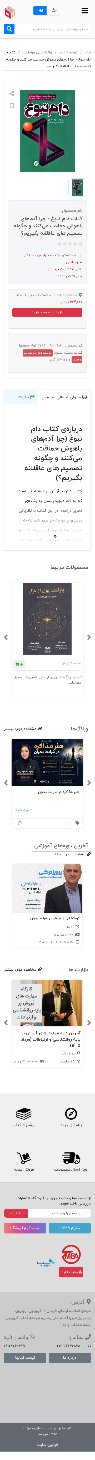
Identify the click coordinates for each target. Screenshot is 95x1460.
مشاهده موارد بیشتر (20, 728)
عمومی (69, 823)
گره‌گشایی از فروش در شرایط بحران (55, 918)
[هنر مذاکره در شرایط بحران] (47, 762)
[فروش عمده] (23, 1158)
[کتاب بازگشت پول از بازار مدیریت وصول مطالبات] (47, 619)
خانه (87, 52)
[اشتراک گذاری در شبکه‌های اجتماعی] (11, 94)
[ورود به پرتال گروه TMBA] (71, 1254)
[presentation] (89, 637)
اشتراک (15, 1213)
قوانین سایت (47, 1444)
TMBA (53, 1434)
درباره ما (69, 1357)
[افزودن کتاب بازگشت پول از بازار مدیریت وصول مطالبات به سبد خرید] (19, 664)
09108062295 (14, 1346)
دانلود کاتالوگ (70, 1272)
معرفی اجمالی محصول (62, 397)
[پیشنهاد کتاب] (23, 1114)
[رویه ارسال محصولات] (71, 1158)
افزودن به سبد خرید (47, 312)
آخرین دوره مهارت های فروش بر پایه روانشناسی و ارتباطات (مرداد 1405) (51, 1039)
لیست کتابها (25, 1357)
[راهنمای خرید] (71, 1114)
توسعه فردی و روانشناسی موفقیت (49, 52)
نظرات (24, 397)
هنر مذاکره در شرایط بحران (58, 792)
